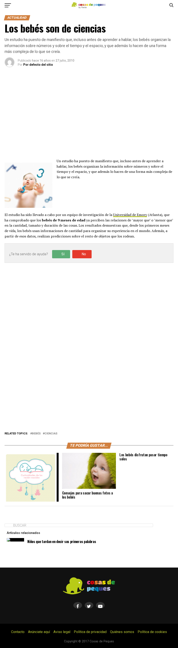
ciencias (50, 433)
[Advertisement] (89, 118)
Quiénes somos (122, 632)
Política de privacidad (90, 632)
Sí (62, 254)
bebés (36, 433)
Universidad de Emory (130, 214)
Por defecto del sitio (38, 64)
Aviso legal (61, 632)
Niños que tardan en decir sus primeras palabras (61, 541)
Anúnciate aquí (39, 632)
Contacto (18, 632)
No (84, 254)
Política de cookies (152, 632)
